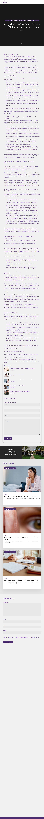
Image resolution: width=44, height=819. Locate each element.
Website (4, 630)
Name (4, 619)
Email (4, 625)
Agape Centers (9, 20)
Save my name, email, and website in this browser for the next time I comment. (21, 637)
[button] (41, 2)
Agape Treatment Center (20, 20)
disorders (29, 120)
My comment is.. (6, 602)
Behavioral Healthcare (32, 20)
